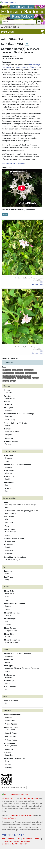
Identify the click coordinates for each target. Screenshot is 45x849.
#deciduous (6, 370)
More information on (13, 163)
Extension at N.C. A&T (10, 844)
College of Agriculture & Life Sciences (16, 841)
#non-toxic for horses (23, 375)
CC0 (41, 282)
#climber (5, 381)
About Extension (8, 839)
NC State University (9, 799)
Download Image (37, 284)
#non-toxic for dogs (9, 378)
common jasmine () (25, 67)
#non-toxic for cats (9, 375)
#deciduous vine (17, 370)
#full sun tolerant (8, 373)
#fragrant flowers (31, 373)
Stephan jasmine (23, 52)
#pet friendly (21, 378)
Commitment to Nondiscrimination (21, 815)
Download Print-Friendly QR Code (14, 787)
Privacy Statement (8, 818)
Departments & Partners (31, 839)
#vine (28, 378)
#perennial (35, 378)
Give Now (23, 844)
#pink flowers (19, 373)
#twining (13, 381)
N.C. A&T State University (29, 799)
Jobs (18, 839)
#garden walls (28, 370)
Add (5, 214)
